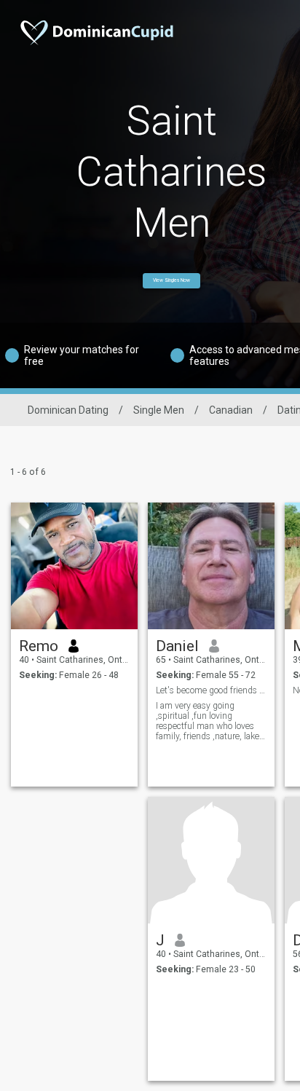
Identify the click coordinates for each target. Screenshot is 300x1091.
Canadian (231, 410)
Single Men (158, 410)
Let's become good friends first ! (211, 690)
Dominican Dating (68, 410)
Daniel (177, 646)
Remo (38, 646)
